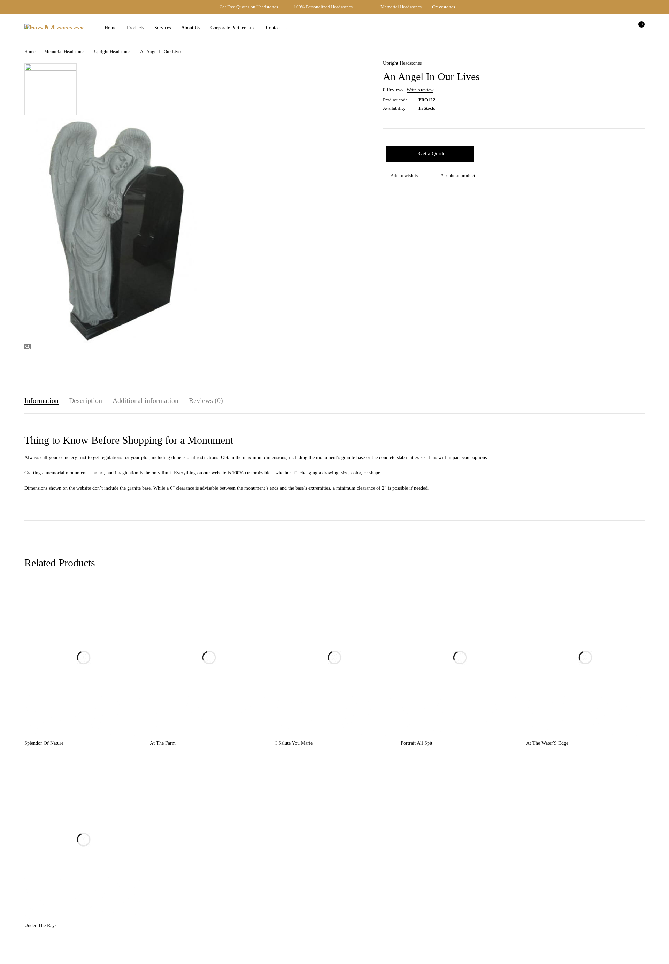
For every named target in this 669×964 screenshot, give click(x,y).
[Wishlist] (619, 28)
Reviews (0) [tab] (206, 400)
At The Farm (163, 743)
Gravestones (443, 6)
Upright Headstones (112, 51)
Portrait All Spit (416, 743)
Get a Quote (431, 153)
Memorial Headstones (401, 6)
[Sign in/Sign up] (601, 28)
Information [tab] (41, 400)
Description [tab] (85, 400)
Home (30, 51)
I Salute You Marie (294, 743)
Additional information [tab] (145, 400)
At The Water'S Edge (547, 743)
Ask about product (457, 175)
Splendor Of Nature (43, 743)
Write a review (420, 89)
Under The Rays (40, 925)
